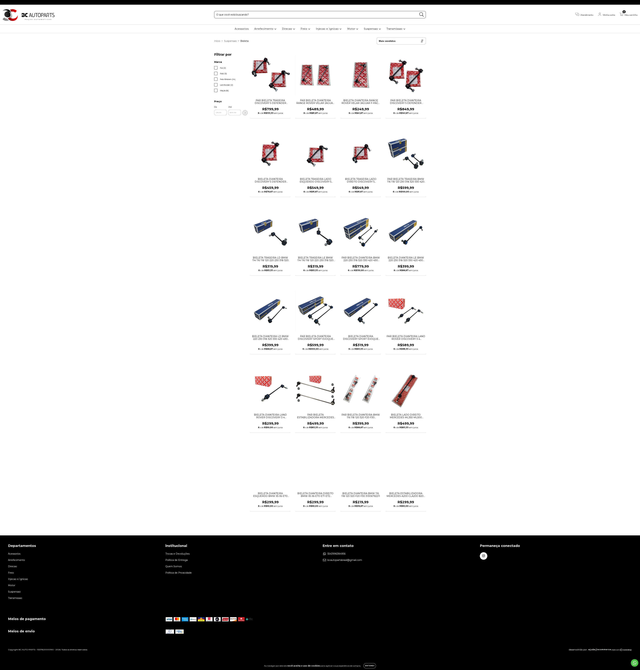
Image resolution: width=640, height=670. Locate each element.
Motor (351, 28)
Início (217, 40)
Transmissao (394, 28)
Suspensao (371, 28)
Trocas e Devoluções (177, 553)
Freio (304, 28)
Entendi (369, 666)
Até (230, 107)
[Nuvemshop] (621, 650)
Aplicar (245, 112)
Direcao (287, 28)
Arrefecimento (264, 28)
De (215, 107)
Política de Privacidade (178, 572)
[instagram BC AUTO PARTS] (4, 2)
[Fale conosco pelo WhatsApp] (634, 663)
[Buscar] (422, 14)
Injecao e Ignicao (328, 28)
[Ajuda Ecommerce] (589, 650)
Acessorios (242, 28)
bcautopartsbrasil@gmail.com (345, 560)
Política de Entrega (176, 560)
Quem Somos (173, 566)
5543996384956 (337, 553)
